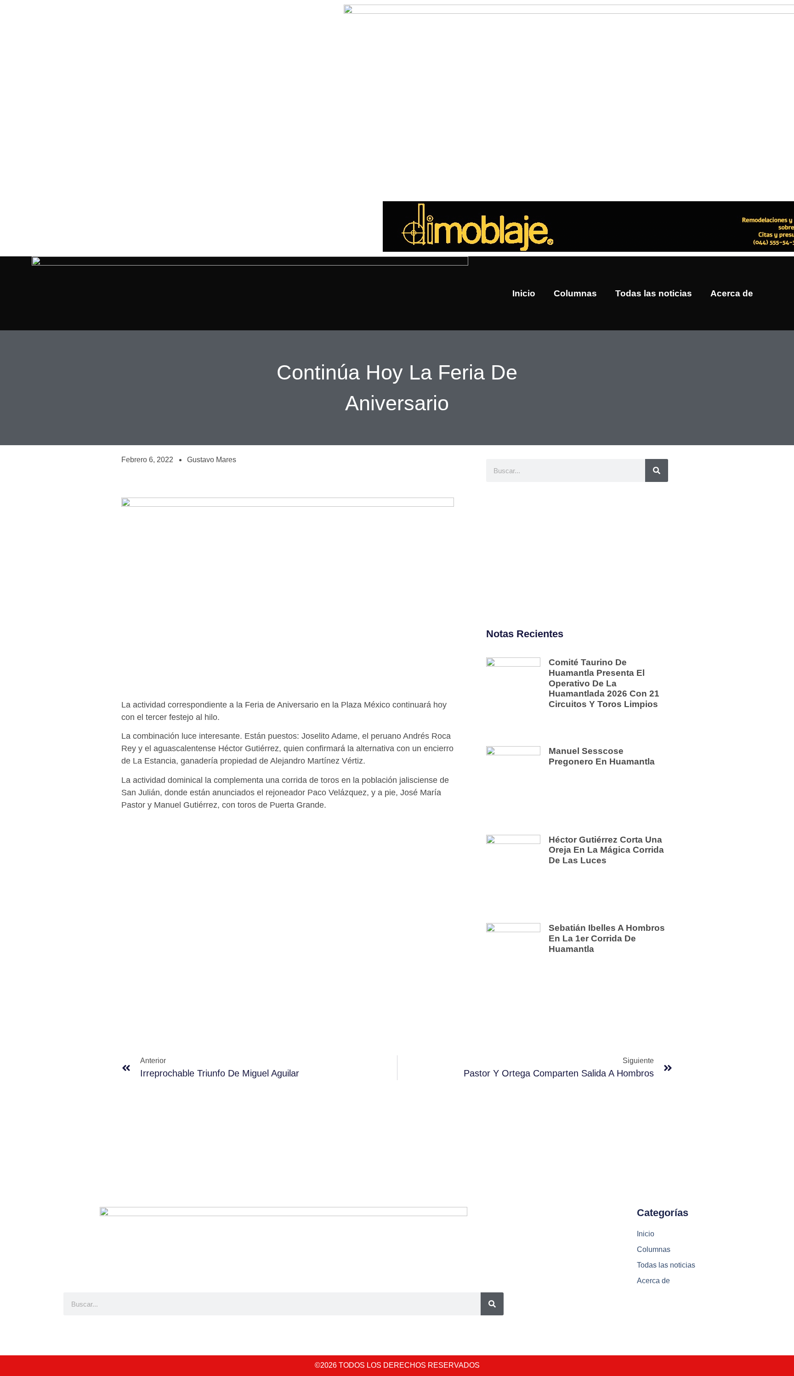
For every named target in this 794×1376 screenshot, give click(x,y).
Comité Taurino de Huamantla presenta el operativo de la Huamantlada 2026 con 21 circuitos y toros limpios (604, 683)
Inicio (523, 293)
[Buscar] (656, 470)
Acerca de (731, 293)
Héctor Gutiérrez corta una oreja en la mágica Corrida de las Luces (606, 850)
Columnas (575, 293)
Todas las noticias (653, 293)
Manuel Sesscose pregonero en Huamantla (602, 756)
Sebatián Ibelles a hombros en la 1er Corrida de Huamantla (607, 938)
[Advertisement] (577, 555)
